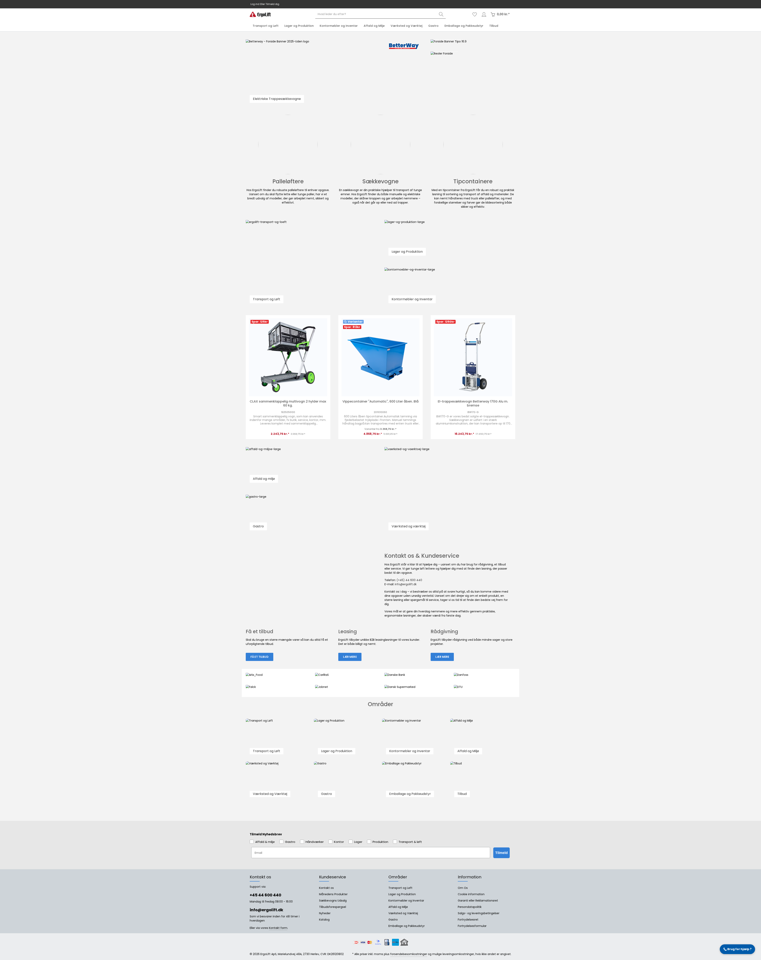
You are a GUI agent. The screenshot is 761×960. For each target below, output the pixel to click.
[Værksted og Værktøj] (278, 781)
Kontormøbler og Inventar (406, 901)
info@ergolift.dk (390, 4)
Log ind (254, 4)
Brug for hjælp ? (737, 949)
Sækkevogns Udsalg (333, 901)
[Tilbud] (482, 781)
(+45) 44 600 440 (409, 580)
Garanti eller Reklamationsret (478, 901)
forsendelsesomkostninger (408, 954)
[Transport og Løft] (278, 738)
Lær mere (350, 657)
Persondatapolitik (470, 907)
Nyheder (325, 913)
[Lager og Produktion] (346, 738)
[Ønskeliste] (474, 14)
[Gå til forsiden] (260, 14)
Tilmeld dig (272, 4)
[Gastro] (346, 781)
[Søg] (441, 14)
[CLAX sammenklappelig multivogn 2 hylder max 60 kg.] (288, 357)
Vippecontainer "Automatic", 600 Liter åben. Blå (380, 402)
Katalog (324, 920)
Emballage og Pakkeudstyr (406, 926)
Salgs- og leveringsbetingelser (478, 913)
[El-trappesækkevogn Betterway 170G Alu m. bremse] (473, 357)
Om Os (463, 888)
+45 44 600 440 (370, 4)
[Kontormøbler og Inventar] (414, 738)
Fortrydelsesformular (472, 926)
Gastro (393, 920)
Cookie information (471, 894)
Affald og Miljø (398, 907)
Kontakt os (326, 888)
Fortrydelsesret (468, 920)
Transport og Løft (400, 888)
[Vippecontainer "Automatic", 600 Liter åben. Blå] (380, 357)
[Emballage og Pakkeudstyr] (414, 781)
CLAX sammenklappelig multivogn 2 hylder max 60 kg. (288, 403)
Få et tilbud (259, 657)
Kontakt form (278, 928)
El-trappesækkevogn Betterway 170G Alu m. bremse (473, 403)
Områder (397, 877)
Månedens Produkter (333, 894)
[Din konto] (484, 14)
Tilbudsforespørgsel (332, 907)
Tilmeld (501, 853)
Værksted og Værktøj (403, 913)
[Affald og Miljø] (482, 738)
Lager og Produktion (402, 894)
